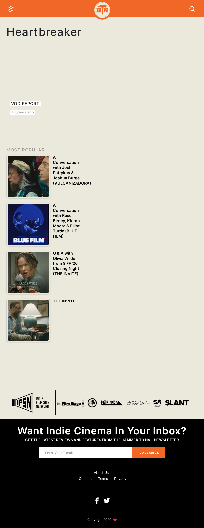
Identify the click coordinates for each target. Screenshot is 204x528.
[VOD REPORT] (35, 85)
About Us (101, 472)
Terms (103, 478)
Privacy (120, 478)
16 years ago (23, 112)
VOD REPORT (25, 103)
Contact (85, 478)
